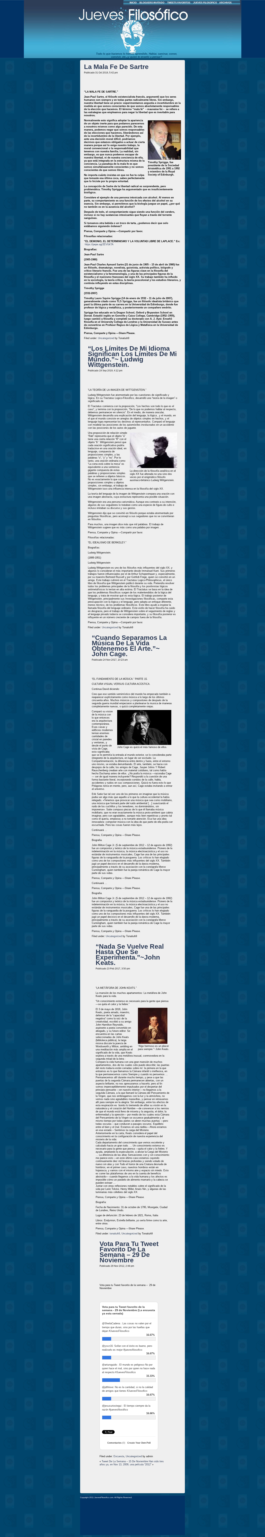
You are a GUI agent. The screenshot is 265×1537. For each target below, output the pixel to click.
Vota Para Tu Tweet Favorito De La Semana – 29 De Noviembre (129, 1252)
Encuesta (118, 1456)
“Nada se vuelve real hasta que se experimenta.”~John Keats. (130, 954)
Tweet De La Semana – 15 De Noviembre (125, 1461)
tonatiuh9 (115, 1233)
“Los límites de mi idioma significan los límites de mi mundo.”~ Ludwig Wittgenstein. (132, 356)
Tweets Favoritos (178, 2)
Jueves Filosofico (115, 29)
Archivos (225, 2)
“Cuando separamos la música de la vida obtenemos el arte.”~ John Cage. (129, 645)
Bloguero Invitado (151, 2)
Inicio (133, 2)
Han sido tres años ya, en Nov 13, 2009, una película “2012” (132, 1463)
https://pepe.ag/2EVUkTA (99, 244)
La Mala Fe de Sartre (116, 66)
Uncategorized (106, 338)
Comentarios (116, 1442)
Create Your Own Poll (139, 1442)
